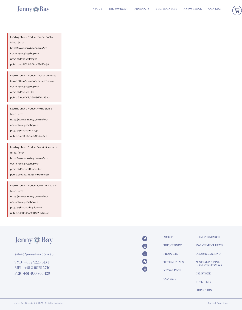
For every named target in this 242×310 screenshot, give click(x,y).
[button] (237, 10)
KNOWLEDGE (193, 9)
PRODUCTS (142, 9)
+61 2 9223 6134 (36, 263)
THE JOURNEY (118, 9)
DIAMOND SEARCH (208, 237)
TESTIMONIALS (166, 9)
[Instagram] (144, 246)
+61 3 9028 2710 (37, 268)
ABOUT (97, 9)
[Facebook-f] (144, 238)
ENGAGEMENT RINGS (209, 245)
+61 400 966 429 (36, 274)
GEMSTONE (203, 274)
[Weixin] (144, 261)
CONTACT (215, 9)
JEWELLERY (203, 282)
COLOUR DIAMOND (208, 254)
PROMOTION (204, 290)
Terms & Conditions (217, 303)
